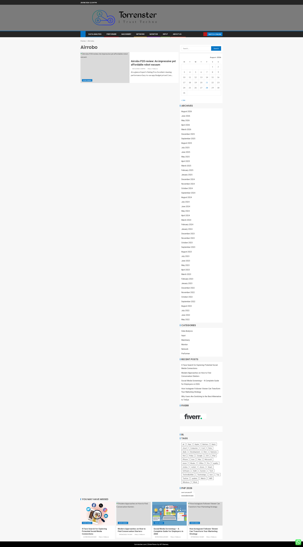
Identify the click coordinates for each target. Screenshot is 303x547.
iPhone (185, 459)
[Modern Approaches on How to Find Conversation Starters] (133, 514)
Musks (192, 463)
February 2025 (187, 170)
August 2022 (186, 306)
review (185, 467)
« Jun (183, 100)
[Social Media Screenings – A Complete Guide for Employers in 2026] (169, 514)
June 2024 (185, 206)
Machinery (126, 34)
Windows (186, 482)
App (189, 444)
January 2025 (186, 175)
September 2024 (188, 193)
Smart (210, 467)
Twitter (185, 478)
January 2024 (186, 229)
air (183, 444)
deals (185, 452)
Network (140, 34)
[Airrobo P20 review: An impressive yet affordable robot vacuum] (104, 67)
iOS (207, 456)
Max (199, 459)
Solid (195, 471)
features (213, 452)
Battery (205, 444)
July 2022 (185, 310)
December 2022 (188, 288)
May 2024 (185, 211)
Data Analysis (94, 34)
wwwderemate (187, 495)
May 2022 (185, 319)
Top (217, 475)
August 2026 (186, 111)
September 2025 (188, 138)
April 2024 (185, 215)
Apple (197, 444)
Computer (194, 448)
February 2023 (187, 279)
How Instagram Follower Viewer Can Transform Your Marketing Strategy (203, 531)
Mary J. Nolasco (153, 69)
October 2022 (187, 297)
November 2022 (188, 292)
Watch (203, 478)
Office (201, 463)
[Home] (83, 34)
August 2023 (186, 252)
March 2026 (186, 129)
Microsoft (208, 459)
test (211, 475)
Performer (111, 34)
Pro (208, 463)
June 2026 (185, 116)
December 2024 (188, 179)
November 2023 (188, 238)
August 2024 (186, 197)
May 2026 (185, 120)
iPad (213, 456)
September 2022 (188, 301)
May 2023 (185, 265)
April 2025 (185, 161)
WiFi (210, 478)
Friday (191, 456)
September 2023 (188, 247)
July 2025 (185, 147)
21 (207, 82)
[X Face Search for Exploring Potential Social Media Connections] (97, 514)
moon (185, 463)
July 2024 (185, 202)
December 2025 (188, 134)
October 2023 (187, 243)
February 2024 (187, 224)
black (214, 444)
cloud (185, 448)
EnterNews (152, 544)
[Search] (201, 34)
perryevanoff (186, 492)
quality (215, 463)
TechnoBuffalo (188, 475)
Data (210, 448)
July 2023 (185, 256)
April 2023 (185, 270)
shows (202, 467)
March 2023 (186, 274)
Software (186, 471)
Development (195, 452)
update (194, 478)
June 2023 (185, 261)
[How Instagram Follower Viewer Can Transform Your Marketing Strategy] (205, 514)
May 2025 (185, 157)
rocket (193, 467)
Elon (205, 452)
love (192, 459)
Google (199, 456)
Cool (203, 448)
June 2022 (185, 315)
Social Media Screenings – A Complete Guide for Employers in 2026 (168, 531)
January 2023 (186, 283)
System (203, 471)
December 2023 (188, 233)
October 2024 (187, 188)
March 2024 (186, 220)
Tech (211, 471)
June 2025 (185, 152)
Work (195, 482)
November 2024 (188, 184)
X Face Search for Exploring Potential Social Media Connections (94, 531)
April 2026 (185, 125)
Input (165, 34)
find (184, 456)
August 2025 (186, 143)
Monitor (154, 34)
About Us (177, 34)
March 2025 (186, 166)
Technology (201, 475)
